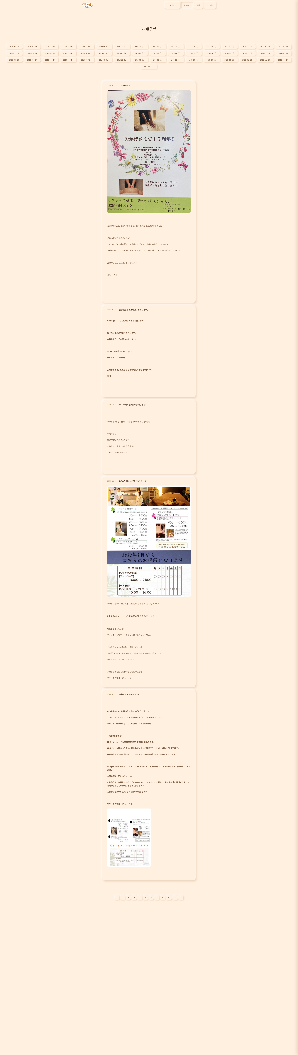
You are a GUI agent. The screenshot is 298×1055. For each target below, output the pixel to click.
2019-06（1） (68, 53)
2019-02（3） (122, 53)
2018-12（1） (158, 53)
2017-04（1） (14, 60)
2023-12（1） (50, 46)
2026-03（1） (14, 46)
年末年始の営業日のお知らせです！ (134, 404)
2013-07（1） (194, 60)
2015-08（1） (86, 60)
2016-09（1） (32, 60)
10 (169, 897)
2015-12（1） (68, 60)
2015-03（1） (104, 60)
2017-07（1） (283, 53)
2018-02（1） (229, 53)
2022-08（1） (68, 46)
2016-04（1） (50, 60)
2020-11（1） (247, 46)
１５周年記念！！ (127, 85)
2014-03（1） (158, 60)
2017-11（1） (265, 53)
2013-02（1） (247, 60)
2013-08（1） (176, 60)
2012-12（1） (265, 60)
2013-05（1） (212, 60)
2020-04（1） (283, 46)
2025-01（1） (32, 46)
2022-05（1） (104, 46)
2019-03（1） (104, 53)
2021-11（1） (140, 46)
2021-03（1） (194, 46)
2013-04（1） (229, 60)
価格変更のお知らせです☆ (130, 694)
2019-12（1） (14, 53)
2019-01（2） (140, 53)
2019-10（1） (32, 53)
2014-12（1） (122, 60)
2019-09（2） (50, 53)
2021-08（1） (158, 46)
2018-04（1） (212, 53)
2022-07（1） (86, 46)
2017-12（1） (247, 53)
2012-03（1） (149, 66)
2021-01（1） (229, 46)
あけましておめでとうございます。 (134, 309)
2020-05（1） (265, 46)
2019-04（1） (86, 53)
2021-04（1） (176, 46)
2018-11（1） (176, 53)
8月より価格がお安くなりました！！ (134, 481)
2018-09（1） (194, 53)
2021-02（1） (212, 46)
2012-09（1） (283, 60)
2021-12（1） (122, 46)
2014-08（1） (140, 60)
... (175, 897)
